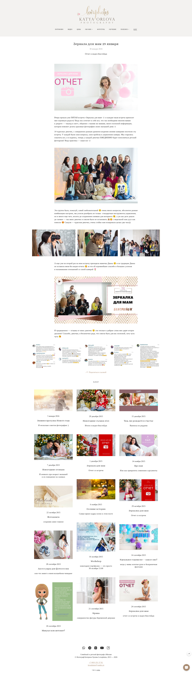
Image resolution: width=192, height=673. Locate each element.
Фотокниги (53, 517)
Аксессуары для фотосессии (53, 568)
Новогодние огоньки (53, 469)
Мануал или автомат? (53, 630)
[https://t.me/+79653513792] (89, 648)
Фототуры (101, 29)
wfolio (98, 670)
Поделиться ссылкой (97, 372)
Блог (135, 29)
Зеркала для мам (96, 465)
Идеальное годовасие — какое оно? (138, 559)
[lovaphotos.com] (96, 14)
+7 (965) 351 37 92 (96, 662)
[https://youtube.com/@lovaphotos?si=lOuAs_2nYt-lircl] (102, 648)
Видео (70, 29)
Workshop (96, 561)
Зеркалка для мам (138, 510)
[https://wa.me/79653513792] (83, 648)
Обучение (112, 29)
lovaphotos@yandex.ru (96, 665)
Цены (79, 29)
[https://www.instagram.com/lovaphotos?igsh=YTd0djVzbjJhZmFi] (108, 648)
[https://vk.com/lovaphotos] (95, 648)
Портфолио (59, 29)
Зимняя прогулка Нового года (53, 420)
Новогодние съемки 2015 (96, 421)
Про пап (138, 466)
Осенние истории (96, 509)
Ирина (96, 613)
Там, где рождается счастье (138, 421)
